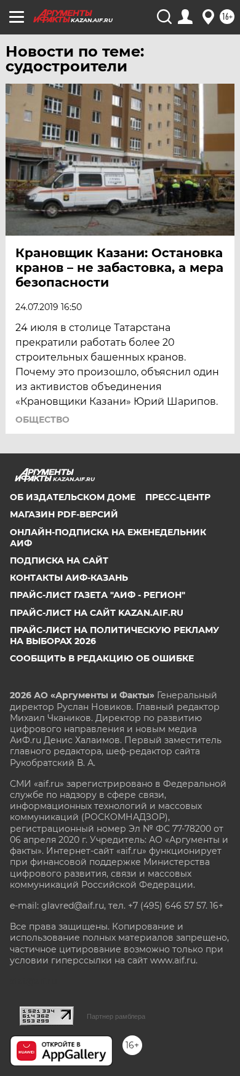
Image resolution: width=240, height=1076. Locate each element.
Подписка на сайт (59, 560)
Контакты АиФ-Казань (69, 577)
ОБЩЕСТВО (42, 419)
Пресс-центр (177, 497)
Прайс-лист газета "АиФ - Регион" (97, 594)
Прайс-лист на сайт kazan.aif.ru (96, 612)
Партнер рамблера (116, 1016)
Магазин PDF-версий (64, 514)
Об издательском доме (72, 497)
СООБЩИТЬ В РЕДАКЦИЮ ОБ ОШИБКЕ (102, 658)
